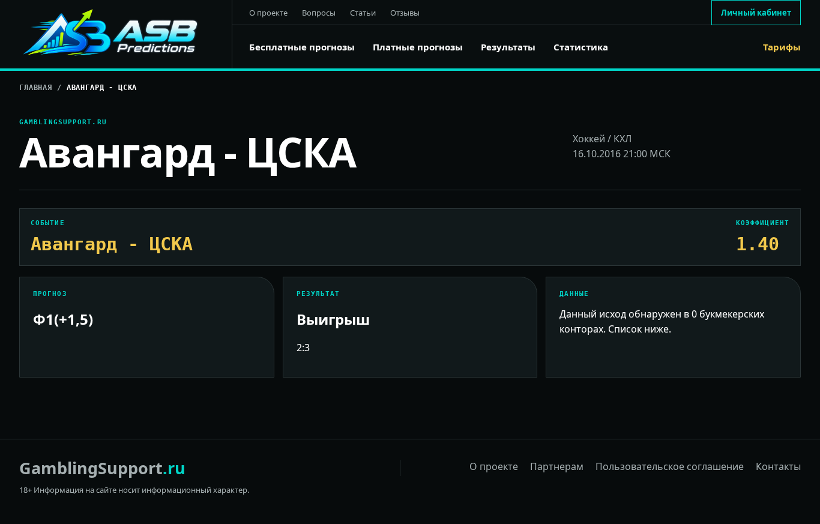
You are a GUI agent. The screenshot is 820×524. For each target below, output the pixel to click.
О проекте (268, 12)
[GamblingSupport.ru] (125, 34)
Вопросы (319, 12)
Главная (35, 87)
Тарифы (782, 47)
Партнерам (556, 466)
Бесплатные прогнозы (302, 47)
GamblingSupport (102, 468)
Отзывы (405, 12)
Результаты (508, 47)
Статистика (580, 47)
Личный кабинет (756, 12)
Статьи (363, 12)
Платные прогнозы (418, 47)
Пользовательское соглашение (669, 466)
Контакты (778, 466)
